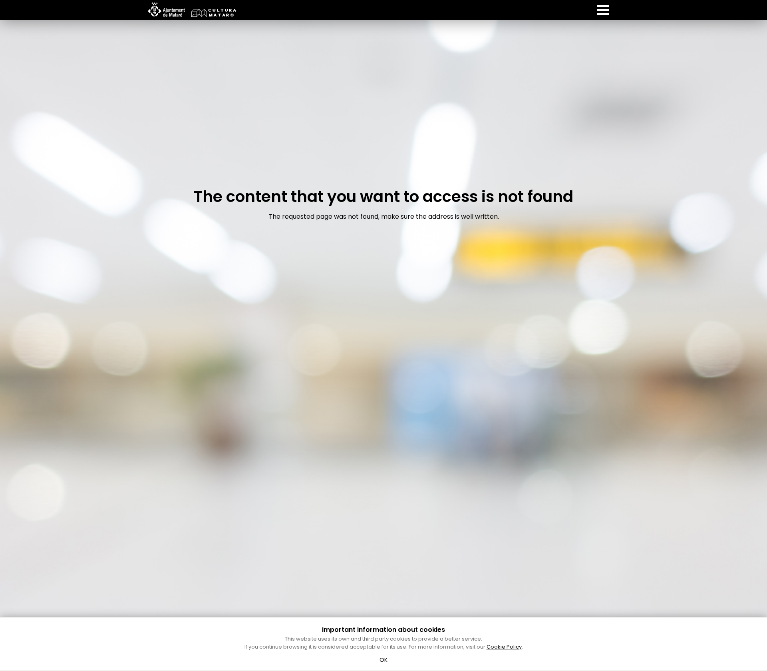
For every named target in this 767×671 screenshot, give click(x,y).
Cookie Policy (504, 647)
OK (384, 660)
